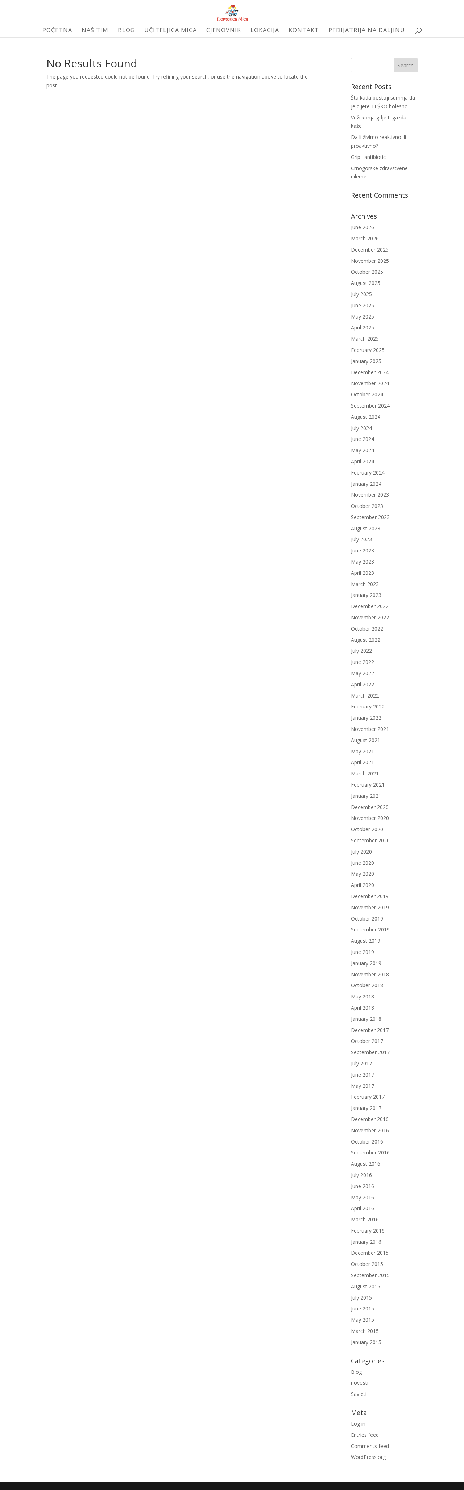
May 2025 (362, 316)
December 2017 (370, 1030)
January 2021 (366, 795)
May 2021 (362, 751)
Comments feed (370, 1446)
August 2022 (365, 639)
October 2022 (367, 628)
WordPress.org (368, 1456)
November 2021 (370, 728)
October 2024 (367, 394)
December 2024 (370, 372)
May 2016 (362, 1197)
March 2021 (365, 773)
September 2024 (370, 405)
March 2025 (365, 338)
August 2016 (365, 1163)
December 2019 (370, 896)
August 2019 (365, 940)
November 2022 (370, 617)
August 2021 (365, 740)
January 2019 (366, 963)
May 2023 (362, 561)
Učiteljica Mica (170, 31)
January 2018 (366, 1018)
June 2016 (362, 1186)
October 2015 (367, 1263)
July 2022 (361, 650)
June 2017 (362, 1074)
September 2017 (370, 1052)
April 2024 (362, 461)
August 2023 (365, 528)
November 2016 (370, 1130)
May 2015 (362, 1319)
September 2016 (370, 1152)
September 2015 (370, 1275)
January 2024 (366, 483)
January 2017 (366, 1107)
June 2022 (362, 661)
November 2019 (370, 907)
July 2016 (361, 1174)
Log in (358, 1423)
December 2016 (370, 1119)
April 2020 (362, 884)
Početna (57, 31)
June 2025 (362, 305)
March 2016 (365, 1219)
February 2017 (368, 1096)
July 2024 (361, 428)
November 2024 (370, 383)
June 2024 (362, 438)
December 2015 (370, 1252)
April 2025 (362, 327)
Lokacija (264, 31)
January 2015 (366, 1342)
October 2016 (367, 1141)
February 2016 (368, 1230)
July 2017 (361, 1063)
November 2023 (370, 494)
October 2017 (367, 1040)
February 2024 (368, 472)
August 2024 (365, 416)
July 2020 (361, 851)
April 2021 (362, 762)
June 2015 (362, 1308)
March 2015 (365, 1330)
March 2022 (365, 695)
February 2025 (368, 349)
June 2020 (362, 862)
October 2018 (367, 985)
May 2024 (362, 450)
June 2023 (362, 550)
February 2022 (368, 706)
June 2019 (362, 951)
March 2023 (365, 584)
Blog (126, 31)
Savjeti (358, 1393)
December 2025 (370, 249)
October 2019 (367, 918)
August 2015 (365, 1286)
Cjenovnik (223, 31)
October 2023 (367, 505)
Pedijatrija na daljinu (366, 31)
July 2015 (361, 1297)
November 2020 (370, 818)
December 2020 (370, 807)
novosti (359, 1382)
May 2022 (362, 673)
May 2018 (362, 996)
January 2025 (366, 361)
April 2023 (362, 572)
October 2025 (367, 271)
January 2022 (366, 717)
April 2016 (362, 1208)
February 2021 (368, 784)
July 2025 (361, 294)
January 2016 (366, 1241)
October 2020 (367, 829)
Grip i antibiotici (369, 156)
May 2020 (362, 873)
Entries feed (365, 1434)
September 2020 (370, 840)
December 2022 (370, 606)
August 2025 (365, 282)
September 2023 (370, 517)
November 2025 (370, 260)
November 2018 (370, 974)
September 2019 (370, 929)
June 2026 (362, 227)
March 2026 (365, 238)
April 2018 (362, 1007)
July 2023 (361, 539)
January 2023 (366, 595)
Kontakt (304, 31)
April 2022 (362, 684)
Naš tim (95, 31)
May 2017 (362, 1085)
